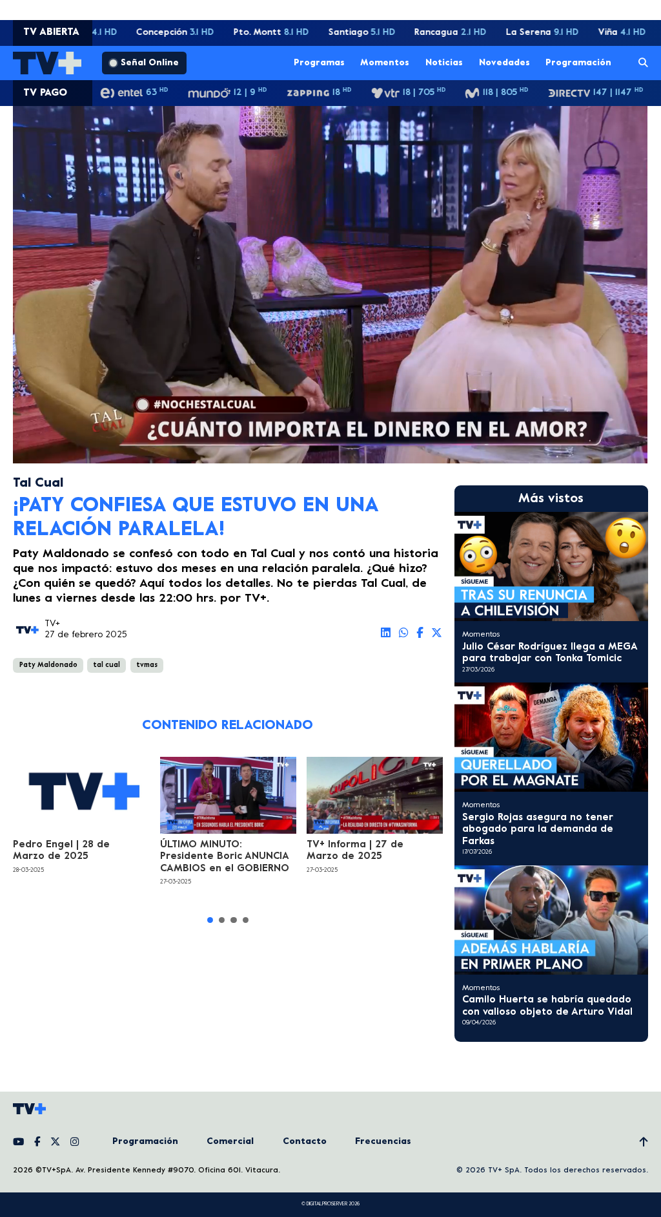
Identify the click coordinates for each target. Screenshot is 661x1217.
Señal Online (150, 63)
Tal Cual (38, 484)
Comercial (230, 1142)
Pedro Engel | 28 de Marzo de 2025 (61, 850)
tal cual (106, 665)
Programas (319, 62)
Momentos (384, 62)
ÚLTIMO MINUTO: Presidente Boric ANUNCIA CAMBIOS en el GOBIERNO (224, 856)
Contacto (305, 1142)
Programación (578, 62)
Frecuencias (383, 1142)
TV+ (52, 624)
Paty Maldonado (48, 665)
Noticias (444, 62)
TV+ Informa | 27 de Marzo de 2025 (355, 850)
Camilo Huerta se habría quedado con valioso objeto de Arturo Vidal (547, 1005)
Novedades (504, 62)
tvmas (147, 665)
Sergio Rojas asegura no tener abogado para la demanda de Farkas (537, 829)
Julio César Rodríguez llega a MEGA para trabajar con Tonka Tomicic (549, 652)
